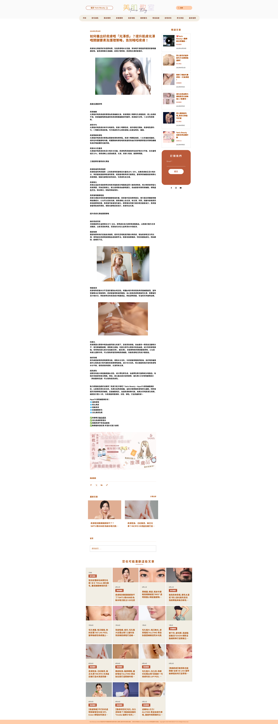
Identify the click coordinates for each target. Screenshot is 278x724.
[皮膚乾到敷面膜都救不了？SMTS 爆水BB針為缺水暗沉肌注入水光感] (104, 509)
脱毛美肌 (92, 576)
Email (169, 161)
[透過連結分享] (107, 485)
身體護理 (178, 83)
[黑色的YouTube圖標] (181, 188)
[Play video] (123, 450)
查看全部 (153, 496)
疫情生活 (178, 141)
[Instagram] (176, 188)
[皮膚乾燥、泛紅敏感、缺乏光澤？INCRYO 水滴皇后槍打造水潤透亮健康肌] (141, 509)
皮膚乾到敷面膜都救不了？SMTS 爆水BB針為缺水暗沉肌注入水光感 (104, 525)
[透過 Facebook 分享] (91, 485)
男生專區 (178, 64)
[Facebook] (171, 188)
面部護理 (93, 478)
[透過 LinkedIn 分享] (102, 485)
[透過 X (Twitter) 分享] (96, 485)
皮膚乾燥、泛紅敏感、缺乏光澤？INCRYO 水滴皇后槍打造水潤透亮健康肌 (141, 525)
